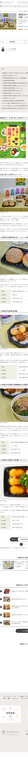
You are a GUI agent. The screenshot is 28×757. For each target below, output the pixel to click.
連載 (9, 698)
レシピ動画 (21, 696)
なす (7, 6)
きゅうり (20, 6)
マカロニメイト (15, 698)
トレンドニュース (7, 696)
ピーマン (10, 6)
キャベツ (24, 6)
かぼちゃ (15, 6)
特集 (4, 698)
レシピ (14, 696)
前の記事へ (13, 41)
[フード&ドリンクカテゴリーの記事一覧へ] (20, 29)
